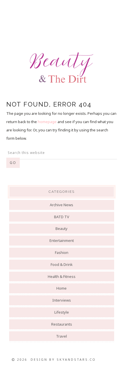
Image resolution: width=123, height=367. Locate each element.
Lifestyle (61, 312)
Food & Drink (62, 264)
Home (61, 288)
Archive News (61, 204)
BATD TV (61, 216)
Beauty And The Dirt (61, 67)
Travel (61, 336)
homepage (47, 121)
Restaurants (61, 324)
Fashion (61, 252)
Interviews (61, 300)
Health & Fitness (62, 276)
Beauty (61, 228)
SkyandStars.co (76, 359)
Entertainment (61, 240)
